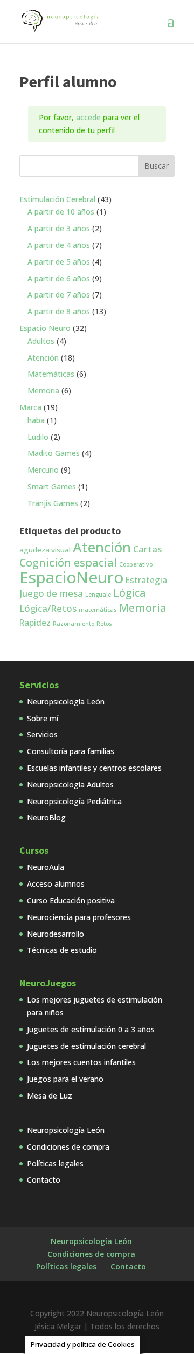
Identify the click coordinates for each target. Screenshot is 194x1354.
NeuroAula (45, 867)
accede (88, 117)
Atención (102, 547)
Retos (104, 623)
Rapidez (35, 622)
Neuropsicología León (66, 701)
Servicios (42, 734)
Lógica (129, 593)
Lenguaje (98, 594)
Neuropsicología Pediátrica (74, 801)
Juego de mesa (51, 593)
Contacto (43, 1180)
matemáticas (98, 609)
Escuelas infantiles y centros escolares (94, 768)
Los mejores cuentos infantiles (81, 1062)
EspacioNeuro (71, 577)
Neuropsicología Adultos (70, 784)
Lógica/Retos (48, 608)
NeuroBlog (46, 817)
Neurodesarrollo (55, 934)
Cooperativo (136, 564)
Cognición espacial (68, 562)
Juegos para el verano (65, 1079)
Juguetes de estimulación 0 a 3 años (91, 1029)
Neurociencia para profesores (79, 917)
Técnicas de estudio (62, 950)
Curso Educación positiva (71, 900)
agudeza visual (45, 550)
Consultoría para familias (70, 751)
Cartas (147, 549)
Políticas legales (55, 1163)
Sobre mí (42, 718)
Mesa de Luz (49, 1095)
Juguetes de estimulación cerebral (86, 1046)
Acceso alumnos (56, 884)
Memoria (143, 607)
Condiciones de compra (68, 1147)
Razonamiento (73, 623)
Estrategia (146, 580)
